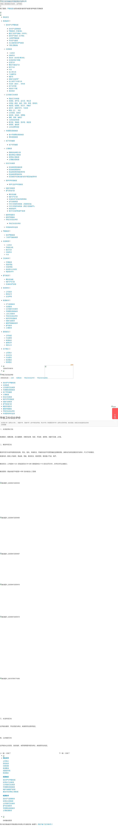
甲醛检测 (10, 8)
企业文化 (9, 355)
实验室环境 (6, 771)
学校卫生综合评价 (12, 219)
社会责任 (9, 357)
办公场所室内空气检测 (16, 43)
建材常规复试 (10, 215)
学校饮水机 (9, 247)
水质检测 (9, 49)
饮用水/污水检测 (8, 782)
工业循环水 (12, 74)
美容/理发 (9, 265)
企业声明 (9, 296)
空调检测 (9, 262)
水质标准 (9, 307)
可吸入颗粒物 (13, 45)
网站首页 (6, 17)
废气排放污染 (10, 191)
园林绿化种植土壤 (15, 152)
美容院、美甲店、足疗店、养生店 (20, 101)
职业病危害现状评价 (15, 174)
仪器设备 (6, 766)
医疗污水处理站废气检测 (17, 211)
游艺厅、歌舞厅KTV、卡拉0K (18, 108)
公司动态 (9, 335)
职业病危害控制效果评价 (17, 172)
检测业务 (6, 21)
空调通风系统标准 (12, 311)
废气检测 (6, 275)
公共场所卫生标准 (12, 309)
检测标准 (6, 300)
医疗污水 (12, 67)
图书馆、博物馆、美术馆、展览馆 (20, 122)
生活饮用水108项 (14, 60)
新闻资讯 (6, 332)
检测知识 (9, 340)
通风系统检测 (13, 137)
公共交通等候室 (14, 127)
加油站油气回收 (11, 284)
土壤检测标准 (7, 810)
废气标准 (9, 325)
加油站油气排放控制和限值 (18, 199)
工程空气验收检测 (12, 237)
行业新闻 (9, 338)
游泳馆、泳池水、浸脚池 (17, 115)
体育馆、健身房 (14, 124)
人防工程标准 (10, 314)
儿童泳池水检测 (14, 120)
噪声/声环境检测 (11, 180)
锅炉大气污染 (13, 197)
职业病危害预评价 (15, 170)
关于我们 (6, 349)
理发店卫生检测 (14, 98)
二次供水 (12, 53)
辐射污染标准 (10, 321)
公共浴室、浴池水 (15, 113)
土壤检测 (9, 148)
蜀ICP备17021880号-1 (45, 824)
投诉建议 (9, 360)
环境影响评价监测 (12, 227)
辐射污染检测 (10, 188)
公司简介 (9, 353)
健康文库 (9, 343)
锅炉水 (11, 77)
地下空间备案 (10, 141)
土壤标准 (9, 328)
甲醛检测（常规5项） (16, 31)
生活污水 (12, 62)
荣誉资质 (6, 763)
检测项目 (6, 777)
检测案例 (6, 768)
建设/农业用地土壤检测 (10, 792)
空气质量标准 (10, 304)
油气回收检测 (13, 201)
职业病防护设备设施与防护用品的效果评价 (23, 177)
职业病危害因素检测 (15, 167)
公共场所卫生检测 (12, 95)
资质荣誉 (6, 288)
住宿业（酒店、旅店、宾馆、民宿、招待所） (23, 103)
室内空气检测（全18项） (17, 36)
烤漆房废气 (12, 209)
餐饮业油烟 (12, 194)
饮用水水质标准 (8, 801)
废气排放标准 (7, 806)
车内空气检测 (13, 40)
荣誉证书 (9, 294)
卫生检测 (6, 258)
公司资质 (9, 292)
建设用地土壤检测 (15, 155)
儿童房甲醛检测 (14, 38)
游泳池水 (12, 91)
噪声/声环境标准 (11, 318)
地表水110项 (13, 88)
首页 (12, 378)
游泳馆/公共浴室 (11, 269)
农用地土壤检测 (14, 157)
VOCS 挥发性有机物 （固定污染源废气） (22, 206)
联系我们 (9, 362)
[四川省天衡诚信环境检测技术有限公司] (13, 1)
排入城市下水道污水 (15, 81)
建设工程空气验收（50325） (18, 33)
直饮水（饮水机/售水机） (17, 58)
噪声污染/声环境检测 (16, 184)
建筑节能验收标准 (12, 323)
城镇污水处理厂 (14, 79)
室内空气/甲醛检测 (12, 25)
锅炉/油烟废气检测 (9, 789)
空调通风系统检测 (12, 131)
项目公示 (9, 345)
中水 (10, 69)
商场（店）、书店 (15, 110)
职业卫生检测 (10, 163)
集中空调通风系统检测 (16, 135)
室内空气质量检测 (15, 29)
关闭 (72, 365)
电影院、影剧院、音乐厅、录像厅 (20, 106)
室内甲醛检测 (10, 235)
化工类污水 (12, 72)
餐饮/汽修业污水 (14, 65)
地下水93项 (12, 86)
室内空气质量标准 (9, 799)
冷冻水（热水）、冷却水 (17, 84)
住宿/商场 (9, 267)
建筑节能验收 (10, 217)
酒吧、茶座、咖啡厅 (15, 117)
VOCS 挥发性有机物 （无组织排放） (21, 204)
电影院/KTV (10, 272)
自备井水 (12, 55)
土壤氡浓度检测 (14, 159)
